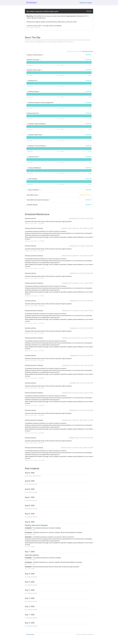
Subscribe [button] (89, 11)
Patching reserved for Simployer (36, 525)
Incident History (29, 634)
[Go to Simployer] (31, 2)
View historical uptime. (87, 51)
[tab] (27, 62)
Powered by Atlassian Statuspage (84, 634)
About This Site (32, 37)
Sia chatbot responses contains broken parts (42, 11)
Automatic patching (32, 555)
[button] (85, 2)
